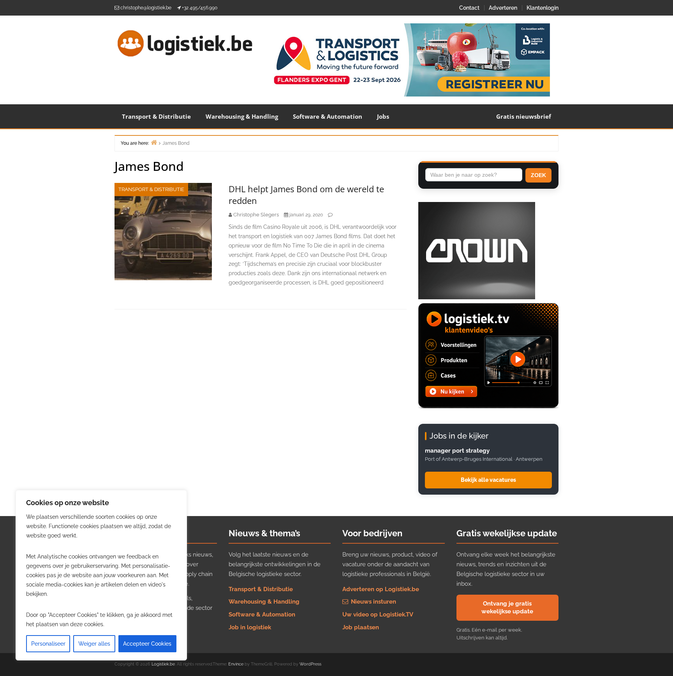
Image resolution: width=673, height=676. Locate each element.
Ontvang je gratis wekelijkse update (507, 607)
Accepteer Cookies (147, 644)
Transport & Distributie (156, 116)
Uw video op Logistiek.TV (377, 614)
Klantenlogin (542, 8)
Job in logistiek (250, 627)
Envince (235, 664)
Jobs (383, 116)
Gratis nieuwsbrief (523, 116)
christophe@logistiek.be (145, 8)
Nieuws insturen (372, 601)
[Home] (154, 142)
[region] (101, 575)
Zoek (538, 175)
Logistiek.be (163, 664)
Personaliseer (48, 644)
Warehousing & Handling (242, 116)
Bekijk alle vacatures (488, 480)
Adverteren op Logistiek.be (380, 589)
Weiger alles (94, 644)
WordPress (310, 664)
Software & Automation (327, 116)
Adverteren (503, 8)
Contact (469, 8)
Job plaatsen (360, 627)
